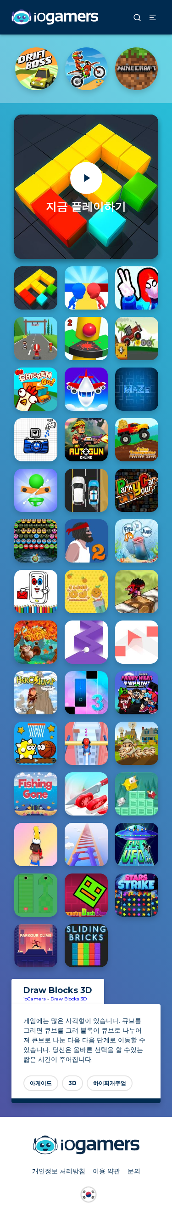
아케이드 (41, 1083)
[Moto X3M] (86, 68)
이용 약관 (106, 1171)
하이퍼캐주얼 (109, 1083)
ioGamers (34, 999)
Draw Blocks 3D (68, 999)
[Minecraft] (136, 68)
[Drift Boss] (36, 68)
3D (72, 1083)
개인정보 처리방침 (58, 1171)
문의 (134, 1171)
